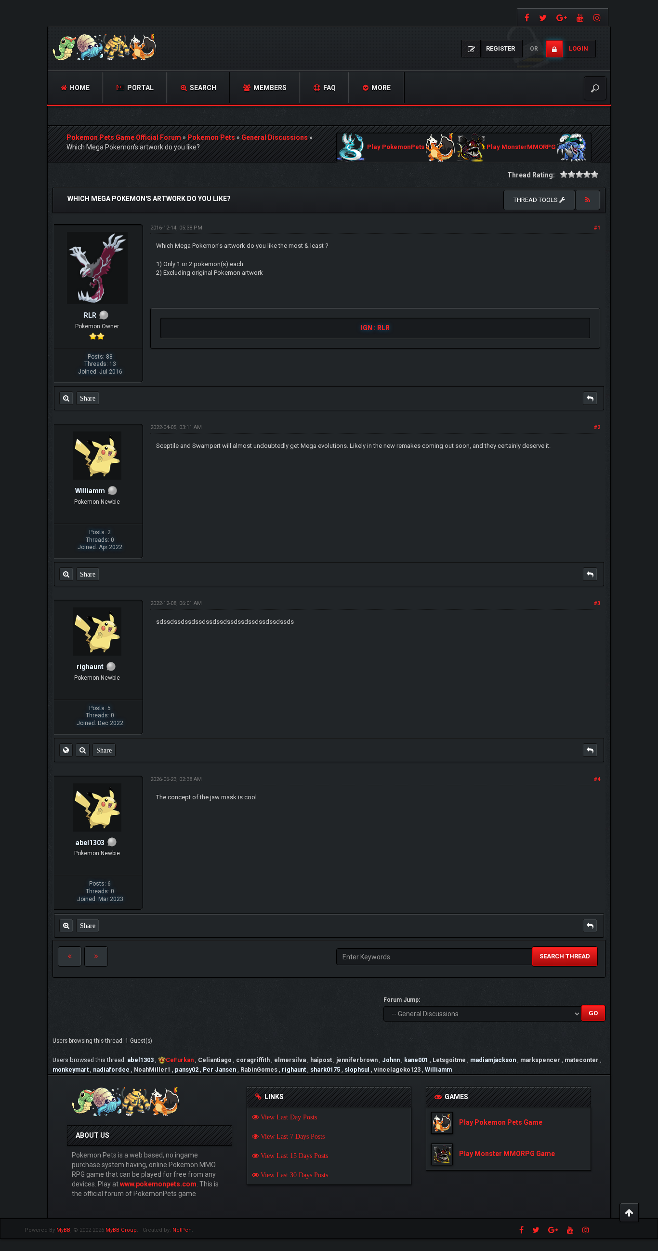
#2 (597, 427)
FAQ (329, 88)
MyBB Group (121, 1230)
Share (87, 398)
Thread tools (536, 199)
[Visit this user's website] (66, 750)
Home (79, 88)
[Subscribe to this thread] (587, 200)
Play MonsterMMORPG (521, 147)
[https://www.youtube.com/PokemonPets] (580, 17)
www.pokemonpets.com (158, 1184)
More (380, 88)
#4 (597, 779)
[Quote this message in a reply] (590, 398)
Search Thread (565, 956)
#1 (597, 228)
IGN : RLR (375, 328)
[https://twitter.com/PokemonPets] (543, 17)
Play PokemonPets (396, 147)
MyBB (63, 1230)
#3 (597, 603)
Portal (140, 88)
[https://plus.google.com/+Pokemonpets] (562, 17)
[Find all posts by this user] (66, 398)
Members (269, 88)
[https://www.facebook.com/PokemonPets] (525, 17)
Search (202, 88)
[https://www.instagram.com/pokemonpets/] (598, 17)
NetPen (182, 1230)
